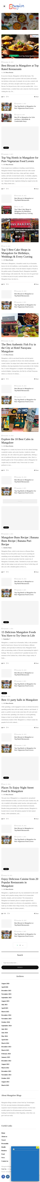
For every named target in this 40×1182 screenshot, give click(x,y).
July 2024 (4, 1029)
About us (4, 1136)
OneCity (4, 1169)
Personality (4, 1143)
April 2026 (4, 987)
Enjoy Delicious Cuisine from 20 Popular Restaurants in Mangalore (19, 882)
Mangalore (14, 55)
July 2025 (4, 1004)
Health (3, 1147)
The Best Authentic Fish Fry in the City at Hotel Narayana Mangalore (18, 348)
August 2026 (5, 983)
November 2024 (6, 1018)
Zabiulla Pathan (7, 547)
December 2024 (6, 1015)
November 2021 (6, 1075)
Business (4, 1150)
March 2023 (5, 1050)
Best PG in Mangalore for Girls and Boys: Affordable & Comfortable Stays (24, 119)
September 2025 (6, 997)
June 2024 (4, 1032)
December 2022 (6, 1061)
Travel (3, 1140)
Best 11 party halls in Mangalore (19, 699)
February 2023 (6, 1053)
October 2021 (5, 1078)
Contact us (4, 1161)
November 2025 (6, 994)
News (3, 1157)
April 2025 (4, 1008)
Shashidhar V (6, 639)
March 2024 (5, 1043)
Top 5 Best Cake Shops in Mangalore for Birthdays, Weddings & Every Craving (23, 211)
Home (3, 1133)
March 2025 (5, 1011)
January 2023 (5, 1057)
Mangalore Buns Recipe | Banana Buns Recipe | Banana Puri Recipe (20, 541)
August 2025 (5, 1001)
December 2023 (6, 1046)
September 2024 (6, 1025)
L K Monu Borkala (8, 72)
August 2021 (5, 1082)
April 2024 (4, 1039)
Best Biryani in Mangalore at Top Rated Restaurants (23, 199)
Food (6, 55)
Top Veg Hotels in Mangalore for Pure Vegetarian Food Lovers (25, 107)
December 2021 (6, 1071)
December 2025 (6, 990)
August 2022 (5, 1064)
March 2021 (5, 1085)
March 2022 (5, 1068)
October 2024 (5, 1022)
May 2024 (4, 1036)
